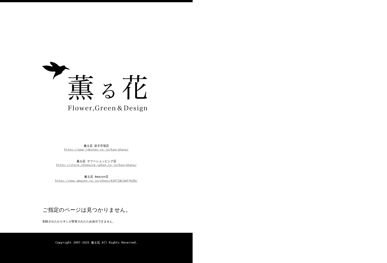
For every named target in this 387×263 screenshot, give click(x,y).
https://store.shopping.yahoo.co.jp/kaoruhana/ (96, 165)
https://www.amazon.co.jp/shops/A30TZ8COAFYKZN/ (96, 180)
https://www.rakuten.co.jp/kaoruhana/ (96, 149)
